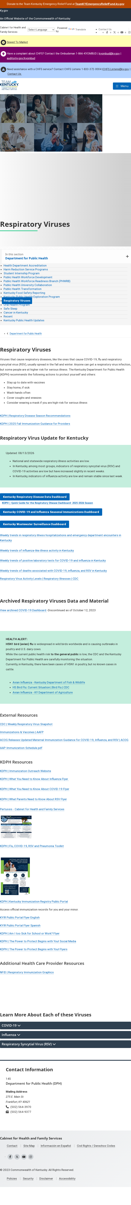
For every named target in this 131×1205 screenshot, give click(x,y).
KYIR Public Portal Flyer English (20, 917)
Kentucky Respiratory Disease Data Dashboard (35, 497)
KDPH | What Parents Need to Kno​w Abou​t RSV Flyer (33, 799)
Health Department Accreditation (25, 265)
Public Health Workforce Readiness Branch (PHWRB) (37, 281)
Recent (8, 316)
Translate (80, 29)
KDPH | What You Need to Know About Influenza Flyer (34, 779)
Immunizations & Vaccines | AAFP (21, 732)
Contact (12, 1145)
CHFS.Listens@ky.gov (116, 69)
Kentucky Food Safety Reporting (24, 293)
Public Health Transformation (22, 289)
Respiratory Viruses (17, 300)
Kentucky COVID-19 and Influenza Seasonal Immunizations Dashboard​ (51, 512)
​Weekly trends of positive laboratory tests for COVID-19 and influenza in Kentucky (53, 560)
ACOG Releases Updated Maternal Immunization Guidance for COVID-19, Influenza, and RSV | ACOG (64, 740)
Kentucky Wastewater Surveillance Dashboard (34, 524)
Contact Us (105, 29)
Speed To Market (17, 42)
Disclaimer (46, 1178)
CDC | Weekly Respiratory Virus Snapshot (26, 724)
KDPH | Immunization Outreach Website (25, 771)
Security (28, 1178)
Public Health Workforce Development (28, 277)
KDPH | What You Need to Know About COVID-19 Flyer (34, 789)
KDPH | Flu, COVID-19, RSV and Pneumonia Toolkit (32, 846)
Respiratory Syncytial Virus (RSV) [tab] (27, 1044)
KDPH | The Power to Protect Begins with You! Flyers (33, 949)
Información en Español (56, 1145)
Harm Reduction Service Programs (26, 269)
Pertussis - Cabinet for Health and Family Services (32, 809)
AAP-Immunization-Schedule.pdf (21, 748)
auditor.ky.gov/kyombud (21, 58)
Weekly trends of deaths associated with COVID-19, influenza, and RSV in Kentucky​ (53, 570)
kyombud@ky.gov (109, 53)
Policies (12, 1178)
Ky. (4, 10)
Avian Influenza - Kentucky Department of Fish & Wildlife (49, 682)
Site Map (29, 1145)
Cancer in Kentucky (16, 312)
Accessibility (67, 1178)
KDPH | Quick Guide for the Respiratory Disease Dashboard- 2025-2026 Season (47, 503)
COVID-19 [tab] (9, 1025)
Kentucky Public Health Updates (24, 320)
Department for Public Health (26, 333)
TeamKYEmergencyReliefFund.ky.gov (99, 4)
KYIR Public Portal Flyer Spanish (20, 925)
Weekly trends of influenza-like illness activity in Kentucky (37, 550)
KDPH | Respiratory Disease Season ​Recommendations (35, 415)
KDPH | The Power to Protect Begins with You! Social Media (38, 941)
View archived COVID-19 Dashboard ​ (23, 610)
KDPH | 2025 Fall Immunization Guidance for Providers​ (35, 423)
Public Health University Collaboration (28, 285)
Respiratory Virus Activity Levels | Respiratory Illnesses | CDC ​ (39, 578)
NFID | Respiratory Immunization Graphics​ (27, 972)
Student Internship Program (22, 273)
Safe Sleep (10, 308)
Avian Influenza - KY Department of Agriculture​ (43, 692)
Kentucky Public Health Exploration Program (32, 296)
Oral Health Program (17, 304)
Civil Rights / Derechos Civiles (96, 1145)
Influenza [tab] (9, 1034)
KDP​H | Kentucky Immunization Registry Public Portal (34, 901)
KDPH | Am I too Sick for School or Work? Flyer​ (30, 933)
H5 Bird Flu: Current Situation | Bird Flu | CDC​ (41, 687)
